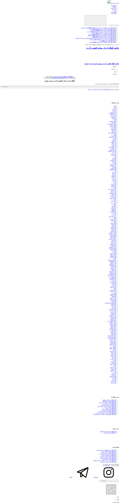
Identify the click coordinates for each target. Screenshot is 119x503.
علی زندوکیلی (113, 263)
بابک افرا (114, 159)
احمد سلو (114, 130)
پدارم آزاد (114, 173)
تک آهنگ (114, 6)
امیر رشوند (113, 146)
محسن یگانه (113, 326)
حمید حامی (113, 194)
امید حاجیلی (113, 142)
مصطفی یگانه (113, 348)
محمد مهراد (113, 334)
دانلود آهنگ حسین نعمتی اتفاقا (109, 401)
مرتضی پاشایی (113, 339)
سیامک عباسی (113, 236)
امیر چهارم (113, 144)
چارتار (114, 182)
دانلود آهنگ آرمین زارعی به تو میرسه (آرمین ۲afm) (105, 460)
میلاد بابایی (113, 363)
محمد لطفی (113, 333)
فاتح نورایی (113, 283)
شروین (114, 252)
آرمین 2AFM (113, 114)
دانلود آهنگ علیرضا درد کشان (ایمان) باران (106, 406)
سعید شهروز (113, 227)
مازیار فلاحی (113, 304)
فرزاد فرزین (113, 286)
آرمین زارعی (113, 116)
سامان (114, 222)
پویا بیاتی (114, 178)
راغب (115, 202)
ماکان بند (114, 306)
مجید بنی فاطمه (112, 316)
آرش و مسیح (113, 112)
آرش (115, 108)
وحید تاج (114, 378)
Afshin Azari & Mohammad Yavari (59, 77)
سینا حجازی (113, 242)
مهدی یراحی (113, 355)
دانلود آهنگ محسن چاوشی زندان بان (108, 456)
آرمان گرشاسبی (112, 113)
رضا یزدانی (113, 212)
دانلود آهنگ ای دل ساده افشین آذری (102, 48)
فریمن (114, 292)
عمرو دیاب (113, 280)
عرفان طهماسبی (112, 261)
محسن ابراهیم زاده (112, 321)
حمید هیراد (113, 197)
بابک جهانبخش (113, 160)
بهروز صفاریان (113, 165)
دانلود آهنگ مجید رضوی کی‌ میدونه (108, 461)
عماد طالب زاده (112, 278)
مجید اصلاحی (113, 314)
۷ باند (115, 105)
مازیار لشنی (113, 305)
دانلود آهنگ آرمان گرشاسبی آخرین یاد (107, 454)
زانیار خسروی (113, 219)
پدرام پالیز (114, 174)
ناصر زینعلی (113, 369)
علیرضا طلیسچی (112, 274)
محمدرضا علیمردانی (111, 337)
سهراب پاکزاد (113, 232)
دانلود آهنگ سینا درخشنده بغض (109, 459)
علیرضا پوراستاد (112, 271)
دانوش (114, 199)
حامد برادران (113, 184)
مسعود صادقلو (113, 344)
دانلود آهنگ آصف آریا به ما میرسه (108, 452)
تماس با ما (113, 13)
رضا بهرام (114, 206)
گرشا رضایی (113, 300)
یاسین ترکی (113, 381)
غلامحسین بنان (112, 282)
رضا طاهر (114, 210)
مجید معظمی (113, 320)
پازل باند (114, 172)
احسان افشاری (112, 121)
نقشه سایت (113, 12)
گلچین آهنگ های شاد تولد (110, 303)
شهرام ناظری (113, 257)
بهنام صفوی (113, 168)
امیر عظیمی (113, 148)
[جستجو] (95, 20)
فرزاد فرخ (114, 284)
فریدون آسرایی (112, 291)
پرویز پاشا (114, 177)
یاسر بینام (114, 380)
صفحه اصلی (113, 5)
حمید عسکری (113, 195)
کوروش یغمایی (112, 299)
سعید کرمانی (113, 228)
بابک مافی (114, 161)
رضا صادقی (113, 208)
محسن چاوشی (112, 322)
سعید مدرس (113, 231)
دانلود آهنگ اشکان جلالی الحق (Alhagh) (107, 411)
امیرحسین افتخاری (112, 151)
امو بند (114, 138)
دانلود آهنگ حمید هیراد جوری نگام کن (108, 431)
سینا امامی (113, 240)
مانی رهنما (113, 308)
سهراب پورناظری (112, 233)
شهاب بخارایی (113, 253)
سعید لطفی (113, 229)
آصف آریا (114, 118)
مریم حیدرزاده (113, 340)
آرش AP (114, 109)
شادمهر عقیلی (113, 249)
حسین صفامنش (112, 193)
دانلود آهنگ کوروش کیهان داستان (108, 409)
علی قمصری (113, 266)
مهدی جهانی (113, 352)
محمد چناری (113, 330)
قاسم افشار (113, 293)
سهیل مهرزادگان (112, 248)
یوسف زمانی (113, 382)
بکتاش (114, 163)
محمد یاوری (56, 76)
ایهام (115, 156)
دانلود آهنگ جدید (69, 76)
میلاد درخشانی (113, 364)
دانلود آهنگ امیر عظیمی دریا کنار (109, 455)
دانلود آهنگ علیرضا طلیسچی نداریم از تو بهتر (106, 450)
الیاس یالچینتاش (112, 137)
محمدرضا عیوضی (112, 338)
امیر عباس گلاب (112, 147)
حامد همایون (113, 186)
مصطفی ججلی (112, 347)
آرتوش (114, 107)
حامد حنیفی (113, 185)
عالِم (115, 258)
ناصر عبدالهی (113, 370)
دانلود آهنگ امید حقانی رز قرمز (109, 410)
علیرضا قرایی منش (111, 275)
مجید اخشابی (113, 313)
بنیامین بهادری (113, 164)
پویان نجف (114, 180)
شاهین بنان (113, 250)
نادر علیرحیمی (113, 367)
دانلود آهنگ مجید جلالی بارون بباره (108, 405)
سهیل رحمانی (113, 235)
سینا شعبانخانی (112, 246)
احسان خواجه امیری (111, 123)
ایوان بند (114, 157)
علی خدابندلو (113, 262)
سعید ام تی (113, 225)
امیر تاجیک (113, 143)
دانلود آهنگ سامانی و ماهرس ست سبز (107, 402)
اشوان (114, 134)
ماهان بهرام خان (112, 309)
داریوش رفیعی (113, 198)
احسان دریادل (113, 125)
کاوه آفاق (114, 296)
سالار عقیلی (113, 220)
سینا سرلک (113, 245)
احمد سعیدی (113, 129)
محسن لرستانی (112, 323)
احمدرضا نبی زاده (112, 133)
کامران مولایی (113, 295)
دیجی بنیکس (113, 201)
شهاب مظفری (113, 255)
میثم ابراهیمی (113, 361)
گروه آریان (113, 301)
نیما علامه (114, 373)
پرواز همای (113, 176)
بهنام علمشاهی (112, 169)
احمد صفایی (113, 131)
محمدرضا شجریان (112, 335)
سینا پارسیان (113, 241)
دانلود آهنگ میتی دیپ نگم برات (109, 403)
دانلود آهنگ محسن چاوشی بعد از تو (108, 451)
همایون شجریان (112, 376)
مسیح (115, 346)
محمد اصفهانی (113, 327)
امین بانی (114, 152)
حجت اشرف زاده (112, 189)
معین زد (114, 350)
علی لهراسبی (113, 267)
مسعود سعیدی (113, 342)
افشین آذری (62, 76)
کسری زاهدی (113, 297)
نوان (115, 372)
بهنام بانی (114, 167)
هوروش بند (113, 377)
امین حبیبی (113, 155)
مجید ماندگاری (113, 318)
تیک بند (114, 181)
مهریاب (114, 360)
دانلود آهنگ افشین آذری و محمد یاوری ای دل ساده (101, 64)
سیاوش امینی (113, 237)
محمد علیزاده (113, 331)
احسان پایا (114, 122)
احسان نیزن (113, 127)
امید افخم (114, 140)
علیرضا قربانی (113, 276)
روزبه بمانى (113, 215)
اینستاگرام (95, 477)
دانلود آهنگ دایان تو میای (110, 407)
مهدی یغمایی (113, 356)
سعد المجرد (113, 224)
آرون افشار (113, 117)
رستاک (114, 205)
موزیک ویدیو (113, 8)
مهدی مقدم (113, 354)
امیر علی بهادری (112, 150)
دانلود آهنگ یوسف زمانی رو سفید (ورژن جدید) (106, 413)
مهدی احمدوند (113, 351)
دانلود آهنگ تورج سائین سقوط (109, 400)
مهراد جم (114, 357)
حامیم (114, 188)
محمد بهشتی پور (112, 329)
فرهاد (115, 288)
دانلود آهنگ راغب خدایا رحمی (109, 432)
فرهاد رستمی (113, 289)
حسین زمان (113, 191)
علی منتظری (113, 269)
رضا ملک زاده (113, 211)
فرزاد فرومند (113, 287)
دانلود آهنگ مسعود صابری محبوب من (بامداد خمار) (104, 414)
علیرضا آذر (113, 270)
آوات (115, 120)
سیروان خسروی (112, 238)
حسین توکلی (113, 190)
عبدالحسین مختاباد (112, 259)
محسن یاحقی (113, 325)
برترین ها (114, 9)
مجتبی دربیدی (113, 310)
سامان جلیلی (113, 223)
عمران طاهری (113, 279)
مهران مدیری (113, 359)
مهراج (115, 365)
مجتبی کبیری (113, 312)
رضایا (115, 214)
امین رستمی (113, 154)
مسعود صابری (113, 343)
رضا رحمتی (113, 207)
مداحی (114, 10)
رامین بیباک (113, 203)
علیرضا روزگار (113, 272)
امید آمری (114, 139)
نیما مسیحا (113, 374)
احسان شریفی (113, 126)
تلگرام (70, 477)
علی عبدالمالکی (112, 265)
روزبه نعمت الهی (112, 216)
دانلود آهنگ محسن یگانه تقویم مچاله (108, 457)
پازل (115, 171)
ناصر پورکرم (113, 368)
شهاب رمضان (113, 254)
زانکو (115, 218)
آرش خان (114, 110)
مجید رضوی (113, 317)
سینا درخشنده (113, 244)
